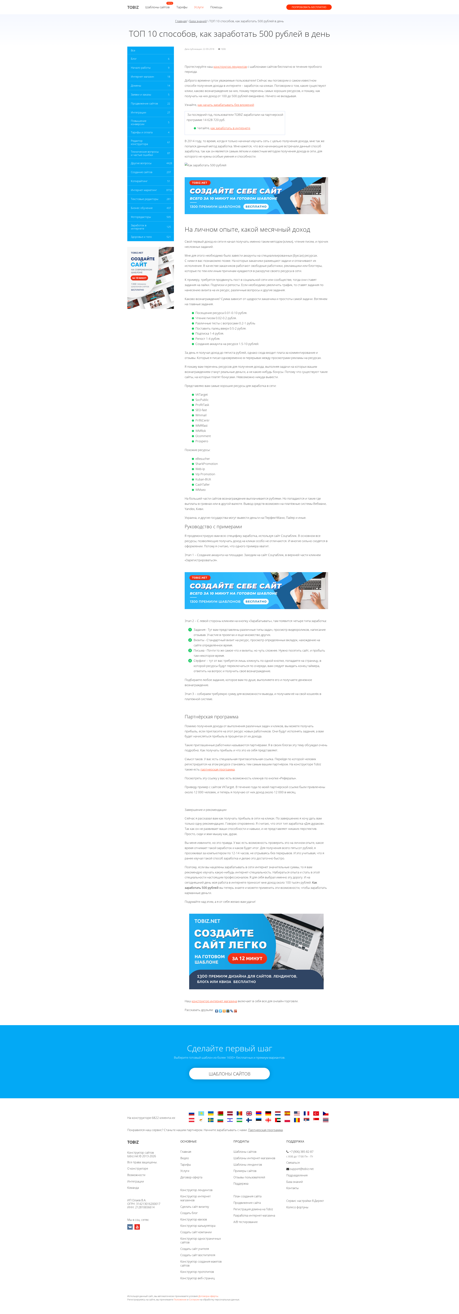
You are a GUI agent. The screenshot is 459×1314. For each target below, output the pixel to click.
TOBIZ (133, 7)
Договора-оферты (208, 1296)
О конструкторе (137, 1168)
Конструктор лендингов (196, 1190)
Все (133, 50)
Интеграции (138, 112)
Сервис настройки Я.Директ (305, 1201)
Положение (180, 1299)
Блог (134, 58)
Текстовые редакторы (144, 199)
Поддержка (240, 1184)
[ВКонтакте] (217, 1010)
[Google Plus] (235, 1010)
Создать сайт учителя (194, 1249)
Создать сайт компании (196, 1232)
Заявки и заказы (141, 94)
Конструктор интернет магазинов (195, 1198)
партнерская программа (217, 769)
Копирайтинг (139, 181)
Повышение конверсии (138, 122)
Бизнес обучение (142, 207)
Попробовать (309, 7)
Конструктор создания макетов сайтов (201, 1263)
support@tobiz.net (302, 1169)
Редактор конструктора (139, 142)
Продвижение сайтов (144, 103)
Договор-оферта (191, 1177)
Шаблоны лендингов (247, 1165)
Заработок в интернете (138, 227)
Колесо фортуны (297, 1207)
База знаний (198, 21)
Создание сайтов (141, 172)
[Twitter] (220, 1010)
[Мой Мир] (228, 1010)
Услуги (199, 7)
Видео (184, 1158)
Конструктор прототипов (197, 1272)
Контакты (292, 1188)
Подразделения (296, 1175)
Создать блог (189, 1213)
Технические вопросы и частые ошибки (145, 153)
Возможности (136, 1175)
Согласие (194, 1299)
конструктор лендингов (230, 67)
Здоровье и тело (141, 236)
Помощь (216, 7)
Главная (181, 21)
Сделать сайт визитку (194, 1207)
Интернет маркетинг (144, 190)
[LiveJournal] (232, 1010)
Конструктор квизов (193, 1219)
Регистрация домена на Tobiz (253, 1209)
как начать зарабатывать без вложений (226, 105)
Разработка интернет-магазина (254, 1215)
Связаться (293, 1163)
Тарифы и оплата (142, 132)
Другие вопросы (141, 163)
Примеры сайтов (244, 1171)
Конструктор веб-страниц (197, 1278)
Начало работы (141, 67)
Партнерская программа (265, 1130)
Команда (133, 1188)
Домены (136, 85)
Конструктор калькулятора (197, 1226)
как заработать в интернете (230, 128)
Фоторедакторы (141, 216)
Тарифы (181, 7)
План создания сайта (247, 1196)
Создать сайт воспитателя (197, 1255)
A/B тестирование (245, 1222)
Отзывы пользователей (249, 1177)
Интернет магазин (142, 76)
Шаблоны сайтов (157, 7)
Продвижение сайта (247, 1203)
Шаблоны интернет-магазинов (254, 1158)
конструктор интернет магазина (214, 1001)
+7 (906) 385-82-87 (301, 1152)
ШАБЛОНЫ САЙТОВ (229, 1074)
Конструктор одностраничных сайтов (200, 1240)
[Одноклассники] (224, 1010)
